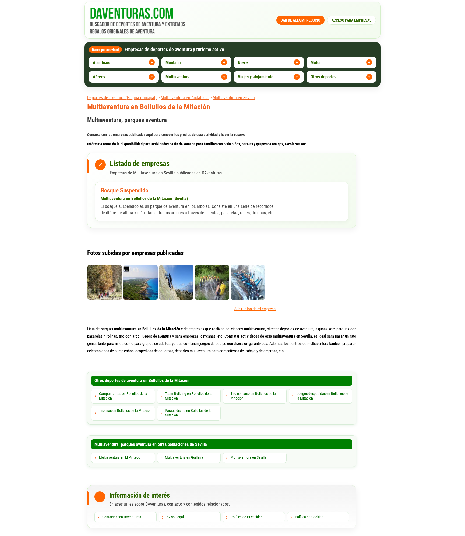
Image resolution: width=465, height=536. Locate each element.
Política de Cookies (309, 517)
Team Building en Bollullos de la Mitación (188, 396)
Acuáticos (101, 62)
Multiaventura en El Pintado (119, 457)
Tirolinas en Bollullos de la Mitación (125, 410)
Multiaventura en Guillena (184, 457)
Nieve (243, 62)
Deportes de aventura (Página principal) (122, 97)
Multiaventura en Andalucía (185, 97)
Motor (316, 62)
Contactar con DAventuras (121, 517)
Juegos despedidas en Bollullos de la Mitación (322, 396)
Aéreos (99, 76)
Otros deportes (323, 76)
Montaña (173, 62)
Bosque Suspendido (124, 190)
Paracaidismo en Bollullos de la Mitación (188, 413)
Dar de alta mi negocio (300, 20)
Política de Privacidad (247, 517)
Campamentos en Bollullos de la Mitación (123, 396)
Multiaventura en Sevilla (234, 97)
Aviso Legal (175, 517)
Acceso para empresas (352, 20)
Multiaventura (177, 76)
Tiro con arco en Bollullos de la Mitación (253, 396)
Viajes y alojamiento (255, 76)
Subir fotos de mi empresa (255, 308)
